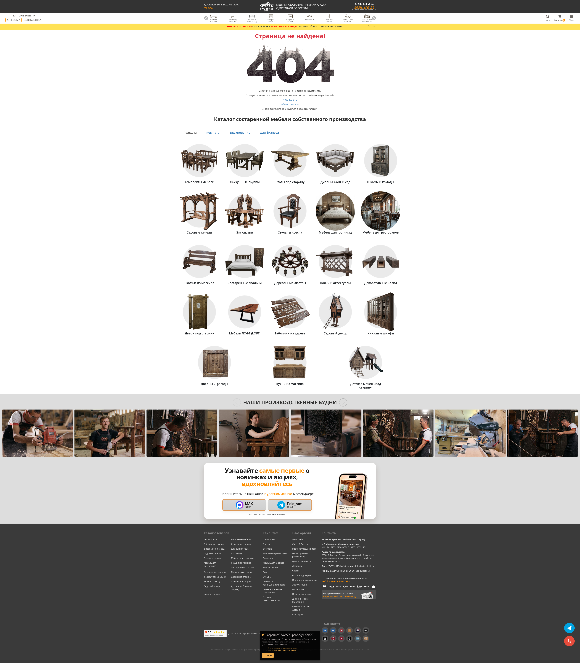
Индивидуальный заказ (304, 580)
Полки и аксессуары (241, 572)
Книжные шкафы (213, 594)
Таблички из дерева (241, 581)
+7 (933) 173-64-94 (336, 566)
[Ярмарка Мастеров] (365, 638)
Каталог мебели (24, 15)
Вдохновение (240, 133)
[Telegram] (357, 638)
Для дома (13, 20)
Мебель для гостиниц (242, 558)
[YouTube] (341, 638)
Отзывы (267, 576)
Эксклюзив (236, 553)
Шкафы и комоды (240, 548)
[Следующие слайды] (343, 402)
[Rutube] (357, 630)
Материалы (298, 589)
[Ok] (349, 630)
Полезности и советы (303, 594)
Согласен (268, 655)
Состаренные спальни (243, 567)
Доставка (267, 548)
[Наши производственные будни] (37, 433)
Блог (265, 572)
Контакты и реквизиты (275, 553)
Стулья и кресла (212, 558)
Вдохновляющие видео (304, 548)
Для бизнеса (33, 20)
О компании (269, 539)
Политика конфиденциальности (282, 648)
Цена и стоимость (301, 561)
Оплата (267, 544)
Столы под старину (241, 544)
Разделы (190, 133)
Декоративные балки (215, 576)
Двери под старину (241, 576)
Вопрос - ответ (270, 567)
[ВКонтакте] (325, 630)
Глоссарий (297, 614)
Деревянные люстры (215, 572)
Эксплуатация (299, 584)
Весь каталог (210, 539)
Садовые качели (212, 553)
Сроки (295, 570)
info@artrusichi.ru (290, 104)
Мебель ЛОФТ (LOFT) (214, 581)
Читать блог (298, 539)
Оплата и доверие (301, 575)
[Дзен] (365, 630)
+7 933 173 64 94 (364, 4)
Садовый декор (212, 586)
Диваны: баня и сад (214, 548)
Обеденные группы (214, 544)
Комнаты (213, 133)
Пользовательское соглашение (282, 650)
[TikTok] (349, 638)
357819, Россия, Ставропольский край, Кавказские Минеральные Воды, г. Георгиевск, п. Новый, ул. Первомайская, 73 (348, 558)
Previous (206, 18)
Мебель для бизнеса (273, 562)
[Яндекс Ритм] (325, 638)
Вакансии (268, 558)
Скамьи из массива (241, 562)
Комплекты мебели (241, 539)
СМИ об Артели (300, 544)
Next (374, 18)
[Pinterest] (333, 638)
